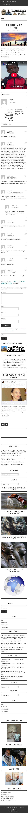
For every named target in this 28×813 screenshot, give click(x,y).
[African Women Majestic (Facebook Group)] (14, 501)
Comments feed (4, 625)
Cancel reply (16, 283)
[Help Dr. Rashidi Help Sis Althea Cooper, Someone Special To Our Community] (14, 393)
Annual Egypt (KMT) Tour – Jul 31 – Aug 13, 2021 (19, 113)
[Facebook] (6, 424)
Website (3, 319)
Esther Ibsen (10, 145)
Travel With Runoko (7, 4)
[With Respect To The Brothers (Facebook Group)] (14, 526)
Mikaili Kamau (10, 133)
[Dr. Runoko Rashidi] (14, 12)
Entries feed (4, 622)
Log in (2, 620)
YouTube (7, 94)
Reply (25, 131)
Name (3, 306)
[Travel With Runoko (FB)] (14, 733)
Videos (4, 94)
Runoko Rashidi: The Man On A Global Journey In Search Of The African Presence (8, 117)
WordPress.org (4, 627)
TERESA (14, 30)
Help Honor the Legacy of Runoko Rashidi (10, 455)
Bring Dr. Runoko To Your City (9, 1)
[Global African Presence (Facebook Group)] (14, 555)
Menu (3, 19)
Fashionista (11, 811)
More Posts (13, 102)
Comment (4, 292)
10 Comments (19, 30)
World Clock (11, 603)
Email (3, 312)
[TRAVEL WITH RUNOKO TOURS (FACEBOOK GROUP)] (14, 585)
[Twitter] (3, 424)
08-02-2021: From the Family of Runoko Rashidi (12, 462)
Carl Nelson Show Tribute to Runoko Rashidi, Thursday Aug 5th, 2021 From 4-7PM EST (13, 458)
